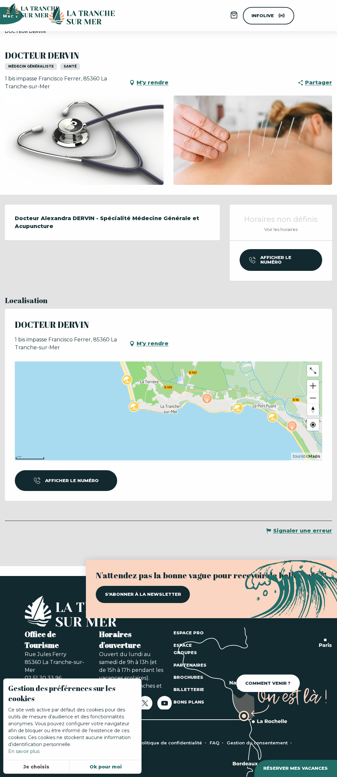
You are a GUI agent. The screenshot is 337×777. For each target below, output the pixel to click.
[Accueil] (82, 612)
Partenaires (189, 665)
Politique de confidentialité (171, 742)
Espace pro (188, 632)
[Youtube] (164, 705)
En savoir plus (23, 751)
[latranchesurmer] (75, 15)
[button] (84, 140)
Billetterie (188, 689)
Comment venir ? (268, 683)
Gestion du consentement (258, 742)
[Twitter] (145, 705)
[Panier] (234, 17)
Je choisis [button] (36, 767)
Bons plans (188, 702)
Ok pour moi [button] (106, 767)
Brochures (188, 677)
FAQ (215, 742)
